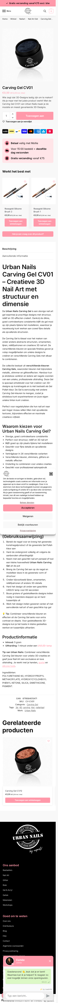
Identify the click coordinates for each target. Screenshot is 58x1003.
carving (26, 707)
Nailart (22, 19)
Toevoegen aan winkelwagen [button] (15, 222)
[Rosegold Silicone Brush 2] (15, 191)
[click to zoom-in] (29, 55)
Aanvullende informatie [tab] (15, 255)
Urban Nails (30, 710)
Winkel (13, 19)
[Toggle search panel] (44, 11)
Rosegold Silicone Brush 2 (13, 210)
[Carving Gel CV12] (27, 761)
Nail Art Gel (33, 19)
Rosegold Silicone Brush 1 (42, 210)
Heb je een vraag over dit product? (28, 234)
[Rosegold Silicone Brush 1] (44, 191)
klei (32, 707)
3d (17, 707)
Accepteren (27, 507)
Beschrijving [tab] (9, 248)
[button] (51, 473)
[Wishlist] (25, 181)
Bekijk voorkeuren (28, 524)
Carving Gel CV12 (13, 791)
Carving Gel (46, 19)
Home (5, 19)
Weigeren (28, 516)
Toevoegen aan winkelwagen (35, 117)
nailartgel (40, 707)
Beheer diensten (27, 502)
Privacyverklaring (28, 530)
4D (20, 707)
